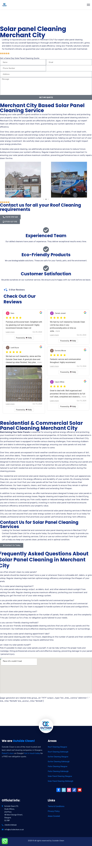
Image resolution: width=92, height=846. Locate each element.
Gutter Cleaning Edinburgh (59, 761)
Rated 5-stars (8, 753)
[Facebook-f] (58, 790)
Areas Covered (54, 816)
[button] (2, 179)
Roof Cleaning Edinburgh (58, 752)
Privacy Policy (54, 811)
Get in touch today (32, 753)
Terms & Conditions (56, 806)
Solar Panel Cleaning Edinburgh (60, 781)
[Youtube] (80, 790)
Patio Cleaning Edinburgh (58, 771)
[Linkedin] (69, 790)
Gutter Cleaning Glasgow (58, 757)
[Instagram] (64, 790)
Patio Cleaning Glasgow (57, 766)
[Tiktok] (74, 790)
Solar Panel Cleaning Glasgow (60, 776)
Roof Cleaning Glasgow (57, 747)
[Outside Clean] (4, 5)
